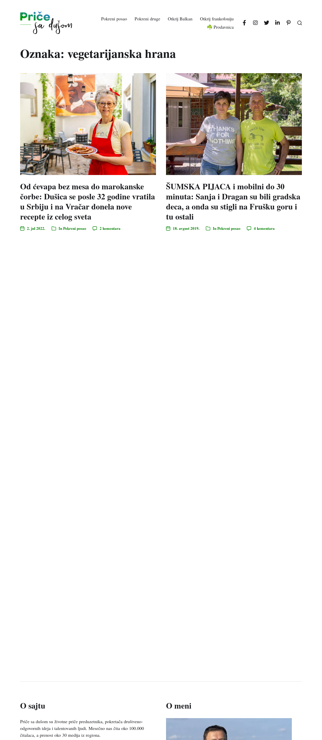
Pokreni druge (147, 18)
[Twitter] (266, 23)
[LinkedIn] (277, 23)
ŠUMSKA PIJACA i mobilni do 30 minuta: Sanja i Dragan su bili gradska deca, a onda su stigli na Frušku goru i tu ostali (233, 201)
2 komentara (110, 228)
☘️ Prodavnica (220, 27)
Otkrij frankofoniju (217, 18)
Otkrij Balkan (180, 18)
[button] (299, 23)
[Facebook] (244, 23)
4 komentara (264, 228)
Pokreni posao (114, 18)
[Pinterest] (288, 23)
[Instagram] (255, 23)
